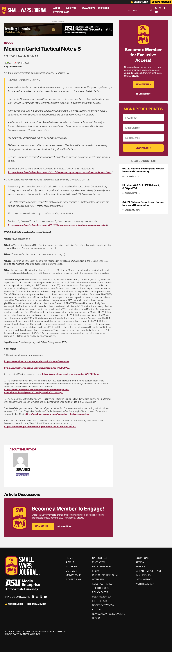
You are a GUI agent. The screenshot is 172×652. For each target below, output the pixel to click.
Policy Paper (100, 592)
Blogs (8, 42)
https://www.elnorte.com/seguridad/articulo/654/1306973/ (36, 367)
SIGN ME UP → (42, 526)
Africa (140, 562)
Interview (98, 579)
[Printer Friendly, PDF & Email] (17, 63)
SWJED (23, 469)
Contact (71, 570)
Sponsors (103, 8)
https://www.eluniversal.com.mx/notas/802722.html (70, 374)
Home (69, 557)
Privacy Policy (12, 634)
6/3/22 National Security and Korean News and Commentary (143, 170)
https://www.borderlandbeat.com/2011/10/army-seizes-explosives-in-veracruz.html (57, 225)
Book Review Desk (103, 605)
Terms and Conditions (30, 634)
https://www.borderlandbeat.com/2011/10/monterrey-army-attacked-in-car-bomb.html (59, 172)
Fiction (96, 609)
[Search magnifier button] (150, 10)
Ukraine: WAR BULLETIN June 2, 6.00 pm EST (141, 187)
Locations (142, 557)
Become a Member (161, 2)
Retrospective (101, 566)
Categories (99, 557)
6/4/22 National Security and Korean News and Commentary (143, 203)
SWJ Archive (88, 8)
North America (145, 583)
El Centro (71, 8)
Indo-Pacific (143, 575)
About (56, 8)
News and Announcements (108, 613)
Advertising (73, 579)
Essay (95, 570)
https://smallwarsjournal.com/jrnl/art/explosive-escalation (57, 414)
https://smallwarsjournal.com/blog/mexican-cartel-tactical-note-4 (40, 426)
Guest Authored (102, 583)
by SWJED (9, 55)
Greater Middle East (148, 570)
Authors (71, 566)
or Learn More (64, 526)
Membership (73, 575)
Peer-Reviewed (101, 596)
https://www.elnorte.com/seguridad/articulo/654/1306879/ (36, 361)
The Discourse (101, 588)
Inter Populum (61, 12)
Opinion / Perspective (105, 575)
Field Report (100, 600)
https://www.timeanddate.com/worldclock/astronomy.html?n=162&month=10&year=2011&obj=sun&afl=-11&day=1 (36, 391)
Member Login (140, 2)
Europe (140, 566)
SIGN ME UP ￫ (143, 84)
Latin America (144, 579)
